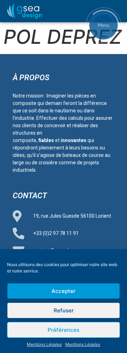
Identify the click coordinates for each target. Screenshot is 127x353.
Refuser (64, 310)
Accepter (63, 291)
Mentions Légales (44, 344)
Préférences (63, 329)
